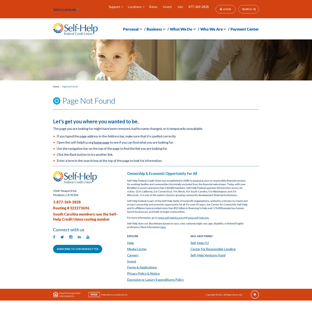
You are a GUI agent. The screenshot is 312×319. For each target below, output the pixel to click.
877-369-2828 (198, 7)
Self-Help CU (199, 243)
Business (154, 29)
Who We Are (211, 29)
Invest (167, 7)
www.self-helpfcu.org (170, 217)
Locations (135, 7)
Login (227, 9)
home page (101, 142)
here (163, 227)
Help (130, 243)
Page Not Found (69, 86)
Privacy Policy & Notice (143, 273)
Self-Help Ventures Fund (207, 255)
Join (180, 7)
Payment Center (245, 29)
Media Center (137, 249)
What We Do (181, 29)
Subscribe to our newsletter (77, 248)
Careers (132, 255)
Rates (153, 7)
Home (56, 86)
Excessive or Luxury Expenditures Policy (155, 280)
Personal (131, 29)
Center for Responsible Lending (212, 249)
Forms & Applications (142, 267)
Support (114, 7)
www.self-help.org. (198, 217)
